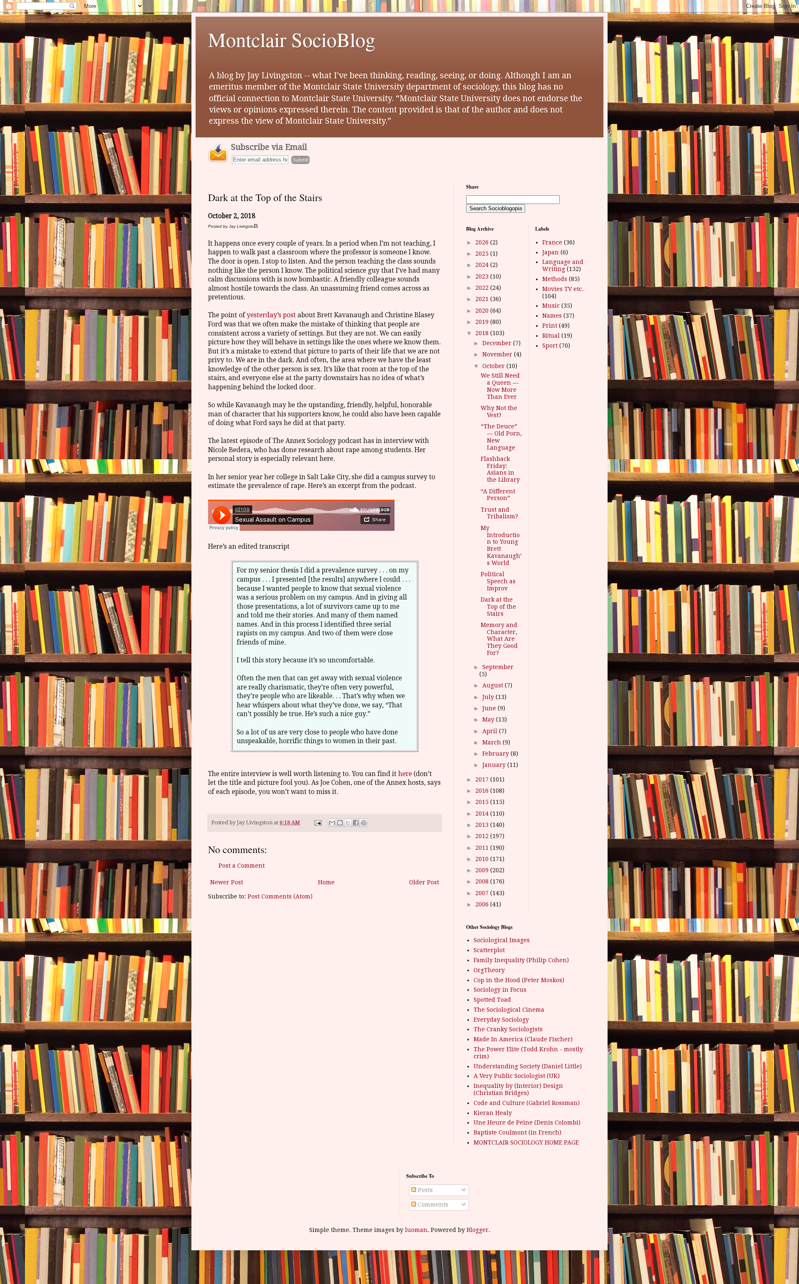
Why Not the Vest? (499, 411)
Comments (432, 1204)
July (489, 697)
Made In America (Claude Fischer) (523, 1039)
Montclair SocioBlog (291, 39)
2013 (482, 824)
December (497, 343)
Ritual (551, 335)
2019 (482, 322)
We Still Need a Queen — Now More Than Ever (500, 386)
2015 (482, 802)
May (489, 719)
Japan (550, 252)
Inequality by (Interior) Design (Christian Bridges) (518, 1089)
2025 (482, 253)
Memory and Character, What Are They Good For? (499, 639)
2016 (482, 790)
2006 (482, 904)
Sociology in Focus (500, 989)
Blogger (477, 1230)
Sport (550, 345)
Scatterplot (489, 950)
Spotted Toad (492, 999)
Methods (554, 279)
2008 (482, 881)
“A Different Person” (498, 495)
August (493, 685)
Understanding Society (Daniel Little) (528, 1066)
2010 (482, 859)
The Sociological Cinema (509, 1009)
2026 (482, 242)
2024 (482, 264)
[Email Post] (317, 822)
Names (552, 315)
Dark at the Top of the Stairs (498, 606)
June (490, 708)
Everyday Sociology (501, 1019)
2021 (482, 299)
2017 (482, 779)
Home (326, 882)
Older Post (424, 882)
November (498, 354)
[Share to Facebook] (356, 823)
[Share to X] (348, 823)
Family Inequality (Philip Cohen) (521, 960)
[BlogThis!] (340, 823)
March (492, 742)
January (494, 764)
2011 (482, 847)
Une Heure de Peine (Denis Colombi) (527, 1122)
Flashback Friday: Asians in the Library (500, 469)
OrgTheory (489, 970)
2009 (482, 870)
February (496, 753)
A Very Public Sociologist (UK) (517, 1075)
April (490, 731)
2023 (482, 276)
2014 (482, 813)
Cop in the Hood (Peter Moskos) (519, 980)
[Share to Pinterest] (364, 823)
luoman (416, 1230)
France (552, 242)
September (498, 667)
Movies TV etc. (562, 289)
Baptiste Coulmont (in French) (517, 1132)
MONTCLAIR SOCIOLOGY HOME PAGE (526, 1142)
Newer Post (226, 882)
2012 (482, 836)
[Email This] (332, 823)
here (405, 774)
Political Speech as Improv (498, 581)
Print (549, 325)
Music (551, 305)
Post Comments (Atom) (280, 896)
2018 (482, 333)
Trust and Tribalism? (499, 513)
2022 (482, 287)
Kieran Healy (493, 1113)
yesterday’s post (271, 315)
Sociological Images (502, 940)
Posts (424, 1190)
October (494, 366)
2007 (482, 893)
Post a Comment (241, 865)
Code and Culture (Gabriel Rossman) (527, 1103)
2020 (482, 310)
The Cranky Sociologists (508, 1029)
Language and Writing (562, 265)
